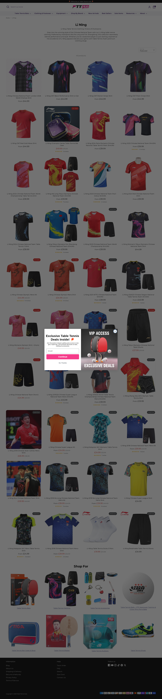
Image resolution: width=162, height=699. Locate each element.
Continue (62, 356)
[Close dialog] (115, 331)
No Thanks (63, 363)
